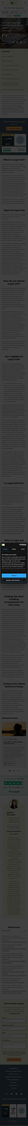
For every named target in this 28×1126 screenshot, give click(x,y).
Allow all (14, 575)
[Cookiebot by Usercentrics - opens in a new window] (19, 545)
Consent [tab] (5, 549)
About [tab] (23, 549)
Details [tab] (14, 549)
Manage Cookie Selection (13, 580)
